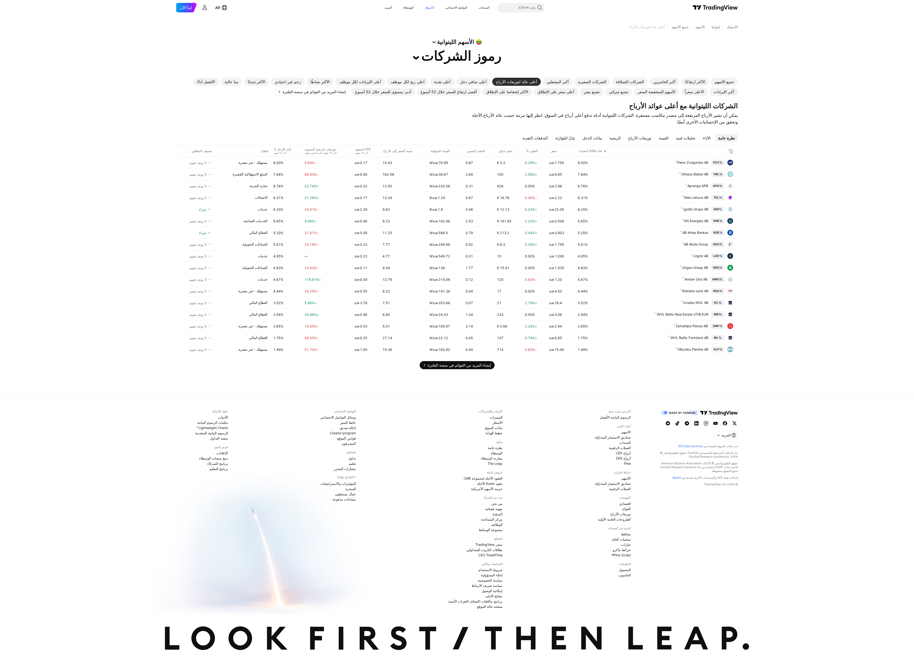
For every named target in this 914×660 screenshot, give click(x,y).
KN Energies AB (696, 221)
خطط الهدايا (494, 433)
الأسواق (429, 7)
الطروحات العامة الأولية (614, 519)
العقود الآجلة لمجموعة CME (483, 478)
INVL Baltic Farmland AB (689, 338)
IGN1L (718, 209)
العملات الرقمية (620, 448)
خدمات (263, 209)
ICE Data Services (691, 446)
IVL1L (718, 302)
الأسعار (497, 422)
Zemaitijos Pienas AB (692, 326)
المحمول (625, 570)
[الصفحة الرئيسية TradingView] (715, 7)
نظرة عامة (495, 448)
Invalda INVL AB (695, 303)
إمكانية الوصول (492, 591)
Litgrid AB (700, 256)
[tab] (724, 82)
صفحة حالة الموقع (489, 606)
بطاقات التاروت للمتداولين (484, 550)
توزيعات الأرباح (620, 514)
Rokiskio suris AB (695, 291)
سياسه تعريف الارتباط (487, 585)
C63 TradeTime (490, 555)
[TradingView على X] (734, 423)
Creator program (343, 433)
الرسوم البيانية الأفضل (615, 417)
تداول (352, 458)
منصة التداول (219, 438)
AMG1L (717, 279)
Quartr (677, 477)
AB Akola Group (696, 244)
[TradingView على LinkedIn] (696, 423)
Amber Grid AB (696, 279)
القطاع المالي (258, 232)
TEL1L (718, 197)
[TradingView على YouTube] (715, 423)
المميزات (496, 417)
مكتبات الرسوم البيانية (212, 422)
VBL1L (718, 174)
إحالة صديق (348, 428)
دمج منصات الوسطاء (213, 458)
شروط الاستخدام (490, 570)
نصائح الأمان (494, 596)
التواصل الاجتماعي (456, 7)
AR (217, 7)
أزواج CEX (623, 453)
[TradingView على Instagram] (706, 423)
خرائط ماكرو (622, 550)
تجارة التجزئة (258, 186)
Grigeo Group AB (695, 268)
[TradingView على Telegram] (687, 423)
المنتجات (484, 7)
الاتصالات (261, 197)
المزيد (388, 7)
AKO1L (718, 244)
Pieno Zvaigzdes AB (692, 162)
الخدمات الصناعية (255, 221)
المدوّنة (497, 514)
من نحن (496, 503)
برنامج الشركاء (217, 463)
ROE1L (718, 232)
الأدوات (223, 417)
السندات (625, 442)
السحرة (350, 489)
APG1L (718, 186)
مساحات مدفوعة (344, 499)
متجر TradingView (488, 544)
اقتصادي (625, 503)
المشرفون (349, 443)
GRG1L (718, 267)
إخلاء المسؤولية (491, 575)
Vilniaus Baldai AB (694, 174)
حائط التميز (348, 422)
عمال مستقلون (345, 494)
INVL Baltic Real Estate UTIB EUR (682, 314)
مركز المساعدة (491, 519)
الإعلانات (222, 453)
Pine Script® (621, 555)
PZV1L (718, 162)
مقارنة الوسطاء (491, 458)
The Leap (495, 463)
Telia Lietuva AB (696, 197)
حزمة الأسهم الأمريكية (486, 489)
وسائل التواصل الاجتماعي (338, 417)
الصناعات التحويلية (255, 244)
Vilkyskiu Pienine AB (692, 349)
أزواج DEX (623, 458)
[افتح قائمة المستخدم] (204, 7)
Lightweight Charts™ (212, 428)
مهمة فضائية (493, 509)
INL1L (718, 337)
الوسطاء (408, 7)
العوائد (626, 509)
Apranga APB (697, 186)
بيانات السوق (493, 428)
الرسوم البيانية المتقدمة (211, 433)
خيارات (626, 544)
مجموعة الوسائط (490, 530)
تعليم (352, 463)
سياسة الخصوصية (490, 580)
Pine (627, 463)
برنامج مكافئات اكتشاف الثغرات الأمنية (475, 601)
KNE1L (718, 221)
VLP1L (718, 349)
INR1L (718, 314)
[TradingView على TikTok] (677, 423)
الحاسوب (624, 575)
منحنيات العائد (621, 539)
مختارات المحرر (345, 469)
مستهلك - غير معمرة (253, 162)
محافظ (626, 534)
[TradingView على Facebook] (725, 423)
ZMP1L (718, 326)
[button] (475, 7)
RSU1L (718, 291)
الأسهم (626, 432)
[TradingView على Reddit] (668, 423)
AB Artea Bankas (695, 232)
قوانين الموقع (346, 438)
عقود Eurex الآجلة (489, 483)
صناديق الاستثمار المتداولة (613, 437)
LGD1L (718, 256)
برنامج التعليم (218, 469)
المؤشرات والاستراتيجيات (338, 483)
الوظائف (496, 524)
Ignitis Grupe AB (695, 209)
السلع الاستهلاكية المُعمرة (250, 174)
